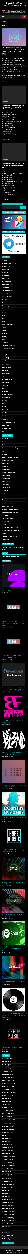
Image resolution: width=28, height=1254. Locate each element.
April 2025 (5, 1108)
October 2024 (6, 1126)
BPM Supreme (6, 266)
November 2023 (6, 1159)
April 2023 (5, 1181)
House (4, 497)
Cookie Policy (6, 1239)
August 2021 (5, 1224)
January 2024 (6, 1153)
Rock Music (5, 407)
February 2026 (6, 1077)
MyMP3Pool (5, 373)
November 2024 (6, 1123)
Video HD (4, 431)
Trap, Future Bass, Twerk (9, 536)
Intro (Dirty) (5, 358)
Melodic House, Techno (9, 503)
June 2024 (5, 1138)
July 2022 (4, 1190)
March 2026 (5, 1074)
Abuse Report (6, 1233)
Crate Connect (6, 303)
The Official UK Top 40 (8, 422)
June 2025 (5, 1101)
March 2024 (5, 1147)
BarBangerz (5, 269)
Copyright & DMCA (7, 1236)
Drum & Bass (5, 463)
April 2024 (5, 1144)
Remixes (4, 400)
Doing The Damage (7, 324)
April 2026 (5, 1071)
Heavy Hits (5, 342)
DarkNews (10, 1252)
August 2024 (5, 1132)
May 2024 (4, 1141)
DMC (3, 315)
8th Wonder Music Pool (9, 263)
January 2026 (6, 1080)
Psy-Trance (5, 515)
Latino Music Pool (7, 364)
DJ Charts (5, 466)
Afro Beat (5, 439)
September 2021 (7, 1221)
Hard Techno (5, 491)
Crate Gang (5, 306)
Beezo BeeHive (6, 281)
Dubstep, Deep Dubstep (9, 472)
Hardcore (5, 494)
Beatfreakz (5, 272)
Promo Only (5, 382)
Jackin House (6, 500)
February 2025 (6, 1114)
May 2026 (4, 1068)
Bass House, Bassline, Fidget (10, 448)
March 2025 (5, 1111)
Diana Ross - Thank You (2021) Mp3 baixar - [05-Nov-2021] (14, 95)
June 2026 (5, 1065)
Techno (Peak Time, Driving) (10, 527)
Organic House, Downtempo (10, 509)
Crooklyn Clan (6, 309)
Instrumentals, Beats (8, 352)
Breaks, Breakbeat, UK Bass (10, 457)
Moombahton (6, 478)
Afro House (5, 442)
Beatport (4, 445)
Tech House (5, 521)
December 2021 (6, 1211)
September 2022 (7, 1184)
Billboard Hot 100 (7, 284)
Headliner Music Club (8, 349)
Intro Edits (5, 361)
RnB (3, 404)
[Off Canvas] (3, 16)
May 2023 (4, 1178)
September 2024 (7, 1129)
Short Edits (5, 410)
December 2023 (6, 1156)
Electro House (6, 481)
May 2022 (4, 1196)
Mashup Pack (6, 475)
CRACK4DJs (5, 287)
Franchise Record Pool (8, 345)
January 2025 (6, 1117)
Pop (3, 376)
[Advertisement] (14, 11)
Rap (3, 388)
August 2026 (5, 1059)
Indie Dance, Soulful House (10, 512)
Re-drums (5, 391)
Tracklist (5, 43)
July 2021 (4, 1227)
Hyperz (4, 339)
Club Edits (5, 293)
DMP (3, 318)
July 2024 (4, 1135)
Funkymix (4, 330)
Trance (4, 533)
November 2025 (6, 1086)
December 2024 (6, 1120)
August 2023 (5, 1169)
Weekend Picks (24, 16)
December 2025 (6, 1083)
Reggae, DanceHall (7, 394)
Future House (6, 487)
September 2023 (7, 1166)
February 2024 (6, 1150)
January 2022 (6, 1208)
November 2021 (6, 1215)
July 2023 (4, 1172)
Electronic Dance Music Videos (11, 556)
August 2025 (5, 1095)
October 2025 (6, 1089)
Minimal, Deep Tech (7, 506)
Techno (4, 524)
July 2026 (4, 1062)
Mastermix (5, 370)
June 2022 (5, 1193)
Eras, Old (4, 327)
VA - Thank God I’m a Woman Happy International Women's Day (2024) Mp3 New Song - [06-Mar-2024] (14, 37)
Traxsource (5, 539)
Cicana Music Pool (7, 290)
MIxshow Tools (6, 367)
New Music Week (7, 379)
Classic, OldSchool (7, 297)
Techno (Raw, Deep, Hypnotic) (10, 530)
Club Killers (5, 300)
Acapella (4, 260)
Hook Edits (5, 336)
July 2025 (4, 1098)
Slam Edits (5, 413)
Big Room (5, 451)
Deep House (5, 469)
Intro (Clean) (5, 355)
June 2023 (5, 1175)
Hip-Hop (4, 333)
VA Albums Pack (6, 428)
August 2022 (5, 1187)
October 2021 (6, 1218)
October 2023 (6, 1163)
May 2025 (4, 1104)
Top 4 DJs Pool (14, 3)
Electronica (5, 484)
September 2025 (7, 1092)
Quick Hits (5, 385)
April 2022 (5, 1199)
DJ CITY (4, 312)
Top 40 (4, 416)
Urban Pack (5, 425)
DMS (3, 321)
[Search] (20, 16)
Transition (5, 419)
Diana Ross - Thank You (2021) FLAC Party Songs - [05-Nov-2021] (14, 152)
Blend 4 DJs (5, 278)
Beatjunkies (5, 275)
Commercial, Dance (7, 460)
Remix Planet (6, 397)
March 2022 (5, 1202)
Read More (6, 82)
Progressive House (8, 518)
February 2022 (6, 1205)
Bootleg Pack (6, 454)
